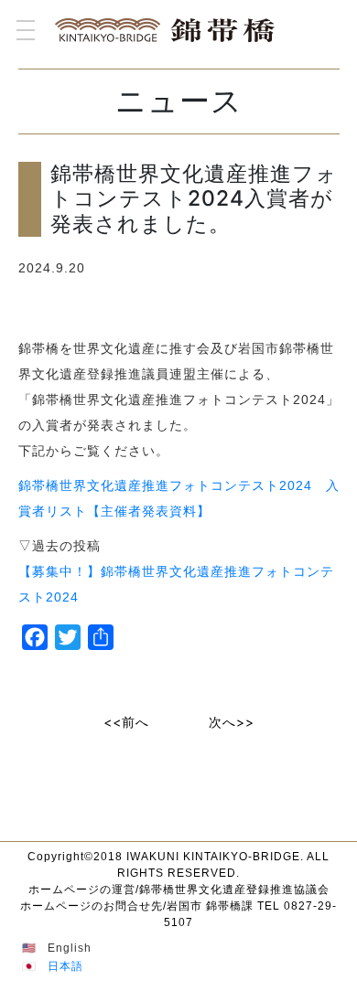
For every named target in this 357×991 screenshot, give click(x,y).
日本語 (65, 966)
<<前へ (126, 722)
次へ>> (231, 722)
